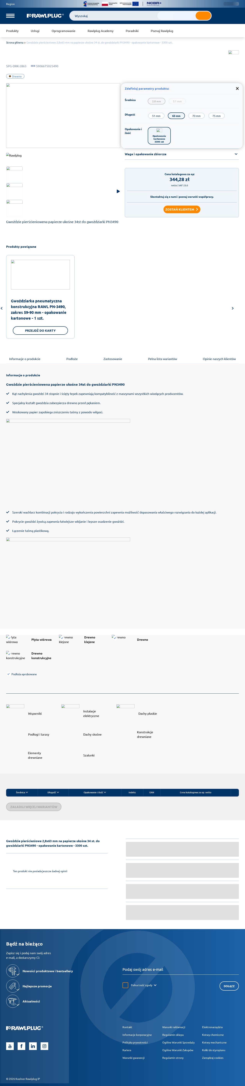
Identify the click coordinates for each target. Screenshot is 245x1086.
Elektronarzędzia (212, 1027)
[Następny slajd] (233, 309)
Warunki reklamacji (173, 1027)
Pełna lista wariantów (162, 359)
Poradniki (132, 31)
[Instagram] (44, 1046)
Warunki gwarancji (133, 1057)
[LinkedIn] (33, 1046)
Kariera (126, 1050)
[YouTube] (10, 1046)
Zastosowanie (113, 359)
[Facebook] (21, 1046)
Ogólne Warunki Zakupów (177, 1050)
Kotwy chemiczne (213, 1034)
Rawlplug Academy (101, 31)
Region (10, 4)
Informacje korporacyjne (137, 1034)
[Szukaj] (203, 15)
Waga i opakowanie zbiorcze (145, 154)
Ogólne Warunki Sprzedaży (178, 1042)
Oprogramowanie (63, 31)
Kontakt (127, 1027)
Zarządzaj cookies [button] (212, 1057)
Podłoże (72, 359)
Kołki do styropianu (213, 1050)
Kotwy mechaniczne (214, 1042)
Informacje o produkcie (24, 359)
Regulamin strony (173, 1057)
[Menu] (10, 16)
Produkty (12, 31)
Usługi (35, 31)
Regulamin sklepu (173, 1034)
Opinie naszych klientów (219, 359)
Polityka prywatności (135, 1042)
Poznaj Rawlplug (162, 31)
